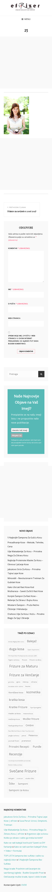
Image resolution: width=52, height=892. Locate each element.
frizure (24, 660)
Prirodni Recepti (19, 746)
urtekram (20, 778)
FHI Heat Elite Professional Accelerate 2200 (22, 656)
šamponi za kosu (19, 790)
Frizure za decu (35, 660)
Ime (15, 289)
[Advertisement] (26, 62)
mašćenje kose (14, 719)
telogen (11, 778)
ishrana (34, 682)
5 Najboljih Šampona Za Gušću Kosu (25, 537)
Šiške (12, 783)
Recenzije (15, 754)
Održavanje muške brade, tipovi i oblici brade (25, 876)
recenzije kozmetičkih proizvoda (19, 761)
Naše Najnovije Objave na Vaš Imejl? (26, 402)
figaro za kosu (13, 660)
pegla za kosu (13, 735)
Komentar (19, 248)
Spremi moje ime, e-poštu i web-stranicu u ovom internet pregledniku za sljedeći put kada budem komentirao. (23, 340)
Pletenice (33, 735)
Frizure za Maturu (23, 666)
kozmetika (33, 692)
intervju (26, 682)
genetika (11, 682)
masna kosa (28, 713)
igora (18, 682)
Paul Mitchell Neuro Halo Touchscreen (21, 731)
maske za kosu (14, 713)
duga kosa (16, 649)
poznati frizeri (13, 741)
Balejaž (32, 641)
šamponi (23, 783)
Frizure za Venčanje (24, 675)
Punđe (37, 747)
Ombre (30, 725)
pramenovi (26, 740)
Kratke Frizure (18, 707)
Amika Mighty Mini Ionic (16, 642)
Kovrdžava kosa (16, 692)
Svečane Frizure (22, 770)
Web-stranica (14, 318)
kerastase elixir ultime (15, 686)
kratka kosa (17, 700)
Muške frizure (31, 719)
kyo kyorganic (36, 707)
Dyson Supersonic (33, 650)
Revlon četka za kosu (15, 765)
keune (27, 686)
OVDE (24, 885)
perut (24, 735)
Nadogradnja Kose (15, 725)
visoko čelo (29, 778)
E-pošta (18, 304)
